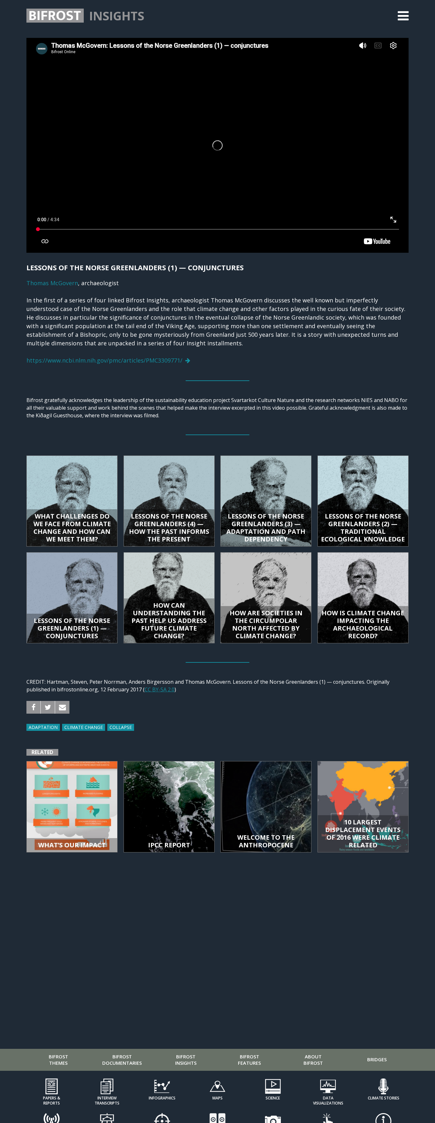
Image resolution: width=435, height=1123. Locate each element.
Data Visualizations (328, 1100)
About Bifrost (313, 1059)
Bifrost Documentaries (122, 1059)
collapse (121, 727)
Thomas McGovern (52, 283)
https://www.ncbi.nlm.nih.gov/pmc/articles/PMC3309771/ (104, 360)
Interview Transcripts (107, 1100)
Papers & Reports (51, 1100)
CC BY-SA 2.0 (160, 689)
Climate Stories (383, 1098)
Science (273, 1098)
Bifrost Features (249, 1059)
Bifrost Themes (58, 1059)
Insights (116, 15)
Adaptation (43, 727)
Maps (217, 1098)
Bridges (377, 1059)
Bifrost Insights (185, 1059)
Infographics (162, 1098)
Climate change (83, 727)
